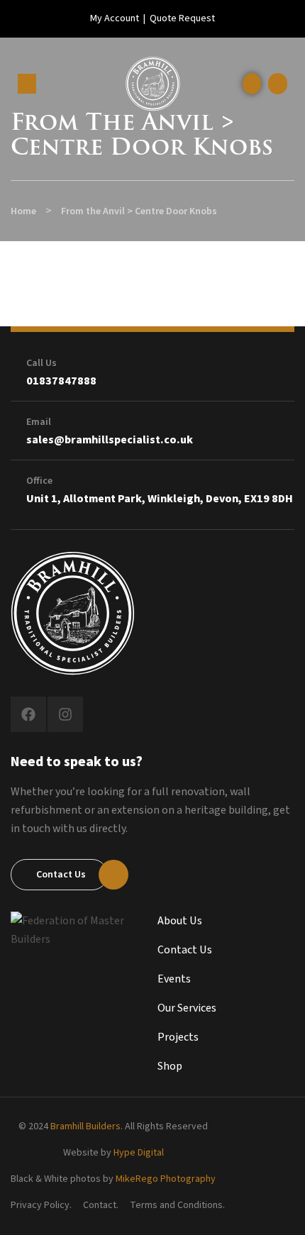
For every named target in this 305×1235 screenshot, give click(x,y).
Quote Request (182, 18)
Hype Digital (138, 1153)
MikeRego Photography (166, 1179)
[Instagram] (65, 714)
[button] (277, 83)
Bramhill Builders (85, 1126)
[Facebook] (28, 714)
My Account (114, 18)
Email (38, 422)
